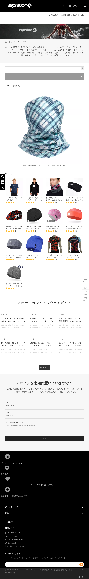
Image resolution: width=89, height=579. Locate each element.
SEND (44, 438)
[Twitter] (2, 187)
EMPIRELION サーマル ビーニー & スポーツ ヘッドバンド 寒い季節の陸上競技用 (42, 321)
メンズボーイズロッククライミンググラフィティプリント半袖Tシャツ (74, 256)
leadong (74, 570)
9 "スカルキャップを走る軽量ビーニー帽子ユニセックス (34, 256)
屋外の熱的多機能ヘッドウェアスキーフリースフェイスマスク (44, 165)
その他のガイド (44, 367)
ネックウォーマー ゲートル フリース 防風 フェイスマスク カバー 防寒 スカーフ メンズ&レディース (54, 199)
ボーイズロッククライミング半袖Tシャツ (14, 199)
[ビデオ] (34, 215)
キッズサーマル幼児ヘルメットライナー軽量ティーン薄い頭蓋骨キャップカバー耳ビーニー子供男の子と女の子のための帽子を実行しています (14, 285)
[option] (44, 128)
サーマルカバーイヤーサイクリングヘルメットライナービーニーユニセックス (34, 228)
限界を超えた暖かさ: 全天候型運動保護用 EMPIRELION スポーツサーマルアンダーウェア (71, 321)
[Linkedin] (2, 182)
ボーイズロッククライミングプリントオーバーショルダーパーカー (34, 199)
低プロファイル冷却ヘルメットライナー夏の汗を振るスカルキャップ (74, 228)
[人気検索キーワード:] (82, 68)
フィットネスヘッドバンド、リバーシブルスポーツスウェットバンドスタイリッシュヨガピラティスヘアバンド (14, 256)
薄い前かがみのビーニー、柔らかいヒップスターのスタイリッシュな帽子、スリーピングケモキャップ (54, 228)
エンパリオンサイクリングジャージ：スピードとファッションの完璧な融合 (71, 345)
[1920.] (44, 31)
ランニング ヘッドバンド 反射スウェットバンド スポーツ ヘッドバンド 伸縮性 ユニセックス (74, 199)
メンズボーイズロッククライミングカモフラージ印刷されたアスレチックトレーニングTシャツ (54, 256)
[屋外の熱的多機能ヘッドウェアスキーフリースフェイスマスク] (44, 126)
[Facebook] (2, 176)
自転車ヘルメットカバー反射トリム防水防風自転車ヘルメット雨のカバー (14, 228)
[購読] (81, 564)
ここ (5, 21)
